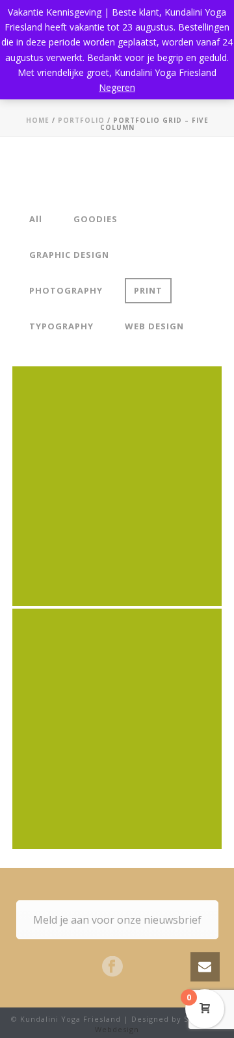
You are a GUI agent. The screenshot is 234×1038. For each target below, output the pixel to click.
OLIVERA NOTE (117, 445)
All (35, 219)
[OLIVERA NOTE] (137, 537)
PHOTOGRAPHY (66, 290)
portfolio (81, 120)
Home (37, 120)
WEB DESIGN (154, 326)
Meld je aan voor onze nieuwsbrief (117, 920)
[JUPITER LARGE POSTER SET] (137, 780)
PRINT (148, 290)
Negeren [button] (117, 87)
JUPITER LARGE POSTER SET (117, 687)
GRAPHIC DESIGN (69, 254)
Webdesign (117, 1029)
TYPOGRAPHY (61, 326)
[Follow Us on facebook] (112, 967)
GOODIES (95, 219)
